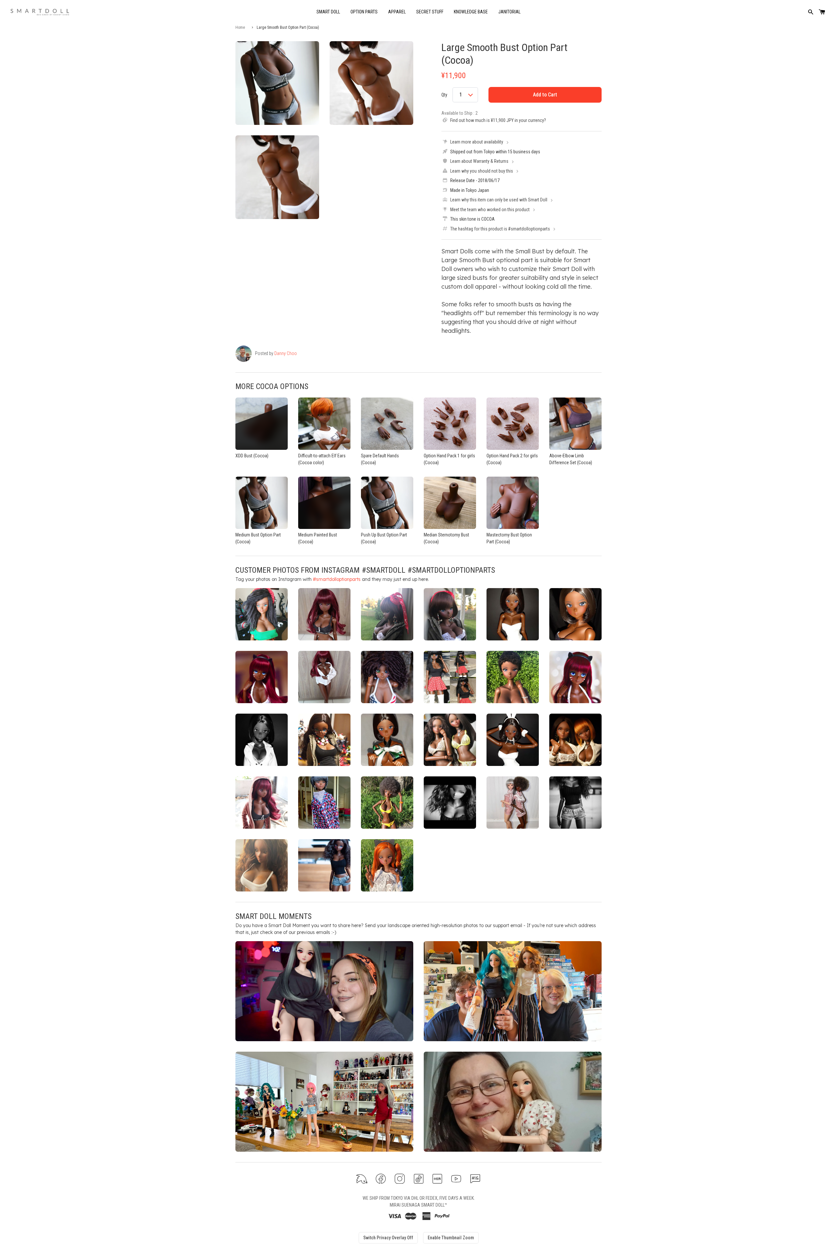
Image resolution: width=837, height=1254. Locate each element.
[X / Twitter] (361, 1178)
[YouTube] (456, 1178)
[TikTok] (418, 1178)
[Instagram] (399, 1178)
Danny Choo (285, 353)
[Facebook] (380, 1178)
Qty (444, 94)
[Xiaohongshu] (437, 1178)
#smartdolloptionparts (337, 579)
